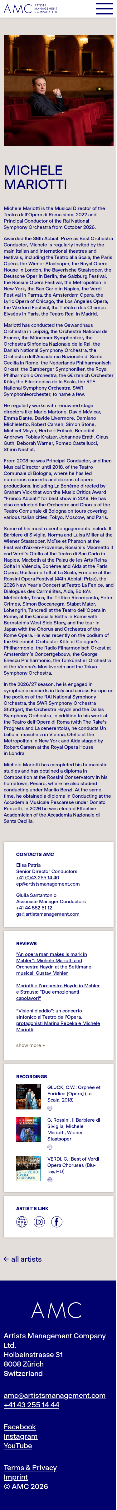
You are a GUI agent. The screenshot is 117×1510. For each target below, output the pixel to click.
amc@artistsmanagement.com (55, 1395)
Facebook (20, 1426)
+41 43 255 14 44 (31, 1404)
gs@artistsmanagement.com (48, 914)
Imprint (16, 1477)
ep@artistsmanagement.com (48, 884)
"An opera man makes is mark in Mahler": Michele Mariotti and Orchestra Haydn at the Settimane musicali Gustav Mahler (53, 963)
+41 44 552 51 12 (34, 908)
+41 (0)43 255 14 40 (37, 878)
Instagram (21, 1436)
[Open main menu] (104, 8)
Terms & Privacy (30, 1467)
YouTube (18, 1445)
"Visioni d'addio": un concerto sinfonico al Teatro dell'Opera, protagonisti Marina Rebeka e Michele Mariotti (58, 1020)
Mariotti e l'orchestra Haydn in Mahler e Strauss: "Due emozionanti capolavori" (58, 992)
